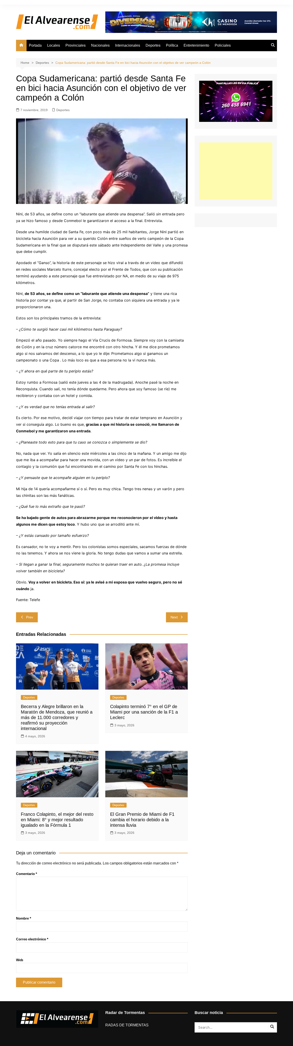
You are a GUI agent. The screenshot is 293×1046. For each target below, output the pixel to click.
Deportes (153, 45)
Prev (29, 617)
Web (19, 960)
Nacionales (100, 45)
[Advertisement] (235, 171)
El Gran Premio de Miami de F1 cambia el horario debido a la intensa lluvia (142, 820)
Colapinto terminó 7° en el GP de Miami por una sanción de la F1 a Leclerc (144, 712)
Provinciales (75, 45)
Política (172, 45)
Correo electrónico (32, 939)
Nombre (23, 918)
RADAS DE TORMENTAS (127, 1025)
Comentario (26, 874)
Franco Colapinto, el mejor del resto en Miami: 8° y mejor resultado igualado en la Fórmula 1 (57, 820)
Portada (35, 45)
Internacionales (127, 45)
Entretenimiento (196, 45)
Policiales (223, 45)
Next (174, 617)
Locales (53, 45)
